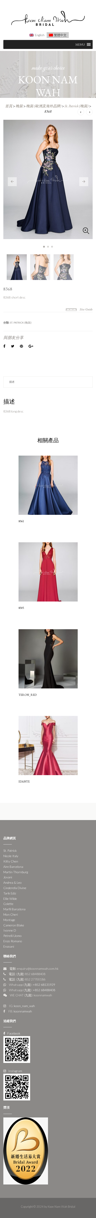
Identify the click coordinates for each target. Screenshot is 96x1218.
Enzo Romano (12, 941)
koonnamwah (22, 1011)
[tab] (48, 382)
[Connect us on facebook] (16, 1049)
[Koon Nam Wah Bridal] (48, 19)
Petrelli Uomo (12, 936)
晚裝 (19, 106)
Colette (8, 904)
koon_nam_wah (24, 1006)
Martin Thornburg (15, 872)
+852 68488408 (44, 990)
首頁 (8, 106)
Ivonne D (9, 930)
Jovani (7, 877)
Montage (9, 920)
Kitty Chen (10, 861)
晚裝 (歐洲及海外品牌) (43, 106)
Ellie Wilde (10, 898)
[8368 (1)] (48, 179)
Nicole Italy (10, 856)
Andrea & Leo (12, 882)
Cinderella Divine (14, 888)
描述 (12, 381)
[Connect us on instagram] (16, 1086)
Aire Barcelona (13, 867)
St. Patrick (10, 850)
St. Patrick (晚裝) (76, 106)
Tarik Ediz (9, 893)
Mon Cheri (10, 914)
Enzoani (8, 946)
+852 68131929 (44, 985)
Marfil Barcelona (14, 909)
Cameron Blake (13, 925)
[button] (80, 44)
